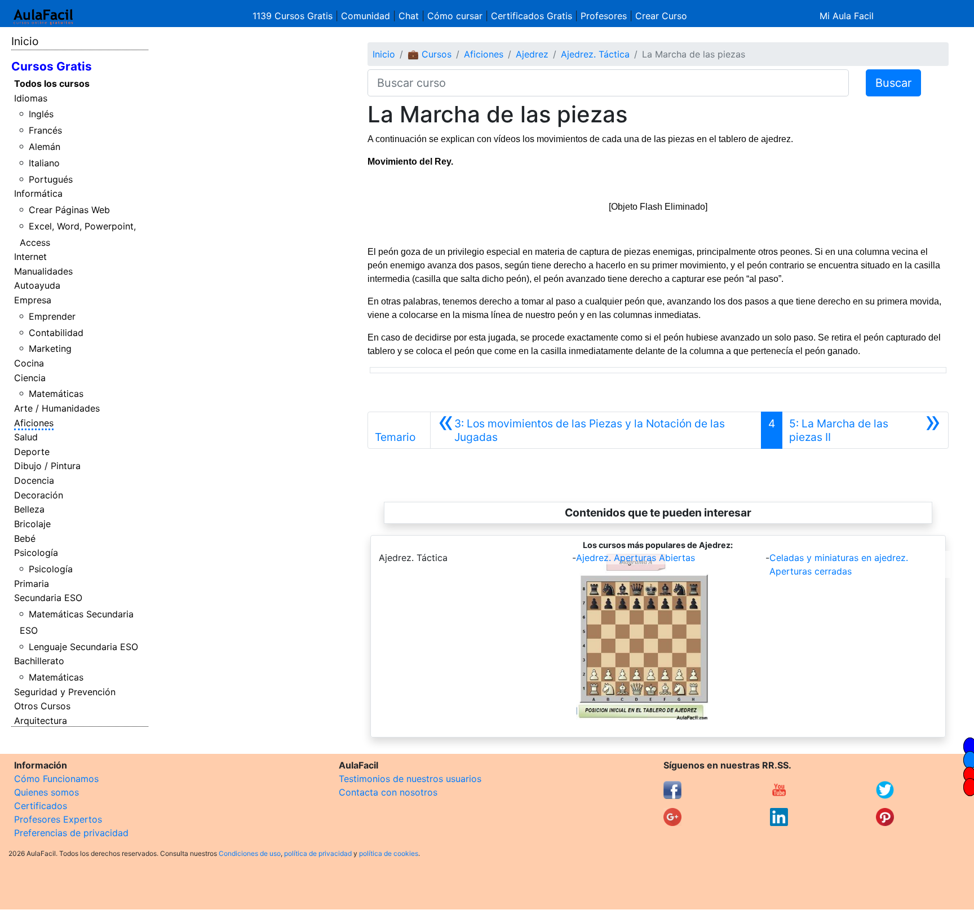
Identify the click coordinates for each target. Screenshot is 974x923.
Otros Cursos (42, 706)
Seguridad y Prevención (65, 691)
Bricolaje (32, 523)
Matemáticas (56, 393)
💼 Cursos (429, 54)
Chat (409, 15)
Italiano (44, 163)
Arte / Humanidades (57, 408)
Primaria (31, 583)
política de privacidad (318, 853)
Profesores (604, 15)
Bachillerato (39, 660)
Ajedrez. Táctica (595, 54)
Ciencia (30, 377)
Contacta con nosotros (388, 792)
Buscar (893, 83)
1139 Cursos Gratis (294, 15)
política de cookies (388, 853)
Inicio (24, 41)
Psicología (36, 552)
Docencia (34, 480)
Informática (38, 193)
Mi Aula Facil (847, 15)
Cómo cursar (454, 15)
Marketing (50, 348)
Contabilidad (56, 332)
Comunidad (365, 15)
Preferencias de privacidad (71, 832)
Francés (45, 130)
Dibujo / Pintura (47, 465)
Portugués (51, 179)
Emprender (52, 316)
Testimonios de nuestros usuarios (410, 778)
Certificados (40, 805)
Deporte (32, 451)
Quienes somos (46, 792)
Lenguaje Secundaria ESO (83, 646)
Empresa (32, 300)
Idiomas (30, 98)
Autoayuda (37, 285)
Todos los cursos (52, 83)
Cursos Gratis (51, 66)
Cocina (29, 363)
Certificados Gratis (531, 15)
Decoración (38, 495)
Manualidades (43, 271)
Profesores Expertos (58, 819)
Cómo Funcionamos (56, 778)
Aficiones (34, 423)
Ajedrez (532, 54)
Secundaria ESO (48, 597)
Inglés (41, 114)
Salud (26, 437)
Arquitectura (40, 720)
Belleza (29, 509)
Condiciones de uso (250, 853)
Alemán (44, 146)
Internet (30, 256)
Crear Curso (661, 15)
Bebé (25, 538)
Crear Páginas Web (69, 209)
